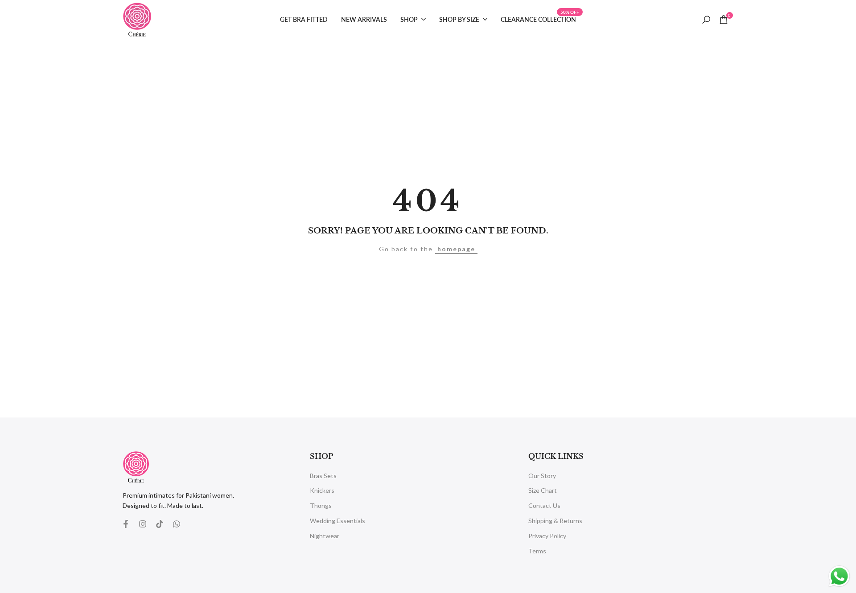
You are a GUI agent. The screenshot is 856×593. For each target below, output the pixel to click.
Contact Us (544, 505)
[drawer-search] (706, 20)
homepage (456, 249)
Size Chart (542, 490)
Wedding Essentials (337, 520)
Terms (537, 551)
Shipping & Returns (555, 520)
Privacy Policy (547, 536)
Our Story (542, 475)
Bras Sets (323, 475)
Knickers (322, 490)
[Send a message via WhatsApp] (839, 576)
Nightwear (324, 536)
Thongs (321, 505)
